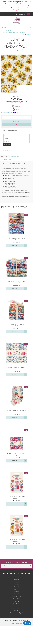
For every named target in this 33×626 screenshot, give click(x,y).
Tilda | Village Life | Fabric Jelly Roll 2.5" (16, 410)
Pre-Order (14, 245)
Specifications (15, 156)
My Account (21, 14)
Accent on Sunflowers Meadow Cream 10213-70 (14, 32)
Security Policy (16, 605)
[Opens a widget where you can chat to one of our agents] (27, 623)
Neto (21, 623)
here (17, 4)
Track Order (16, 584)
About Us (16, 589)
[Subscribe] (30, 566)
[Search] (30, 27)
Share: (25, 34)
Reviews (3, 159)
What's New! (9, 30)
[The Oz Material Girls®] (16, 20)
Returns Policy (16, 603)
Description (4, 156)
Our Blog (16, 591)
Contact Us (16, 594)
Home (2, 30)
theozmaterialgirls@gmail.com (17, 613)
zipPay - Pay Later (16, 608)
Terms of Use (16, 598)
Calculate (7, 144)
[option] (16, 70)
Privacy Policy (16, 601)
